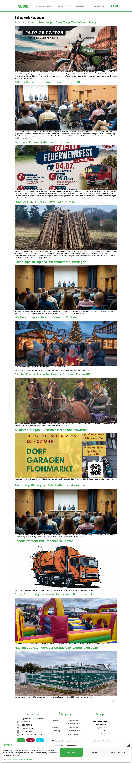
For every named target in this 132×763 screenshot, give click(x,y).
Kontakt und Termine (100, 722)
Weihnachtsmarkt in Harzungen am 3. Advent (47, 317)
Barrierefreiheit (100, 725)
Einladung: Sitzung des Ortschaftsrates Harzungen (50, 262)
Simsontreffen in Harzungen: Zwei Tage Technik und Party (56, 22)
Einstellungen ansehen (118, 752)
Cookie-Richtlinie (7, 759)
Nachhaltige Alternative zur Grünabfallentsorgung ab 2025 (56, 648)
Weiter (114, 701)
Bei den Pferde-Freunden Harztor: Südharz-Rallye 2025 (54, 374)
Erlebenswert (99, 6)
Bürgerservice (63, 6)
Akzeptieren (71, 752)
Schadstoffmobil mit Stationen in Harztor (44, 541)
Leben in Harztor (81, 6)
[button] (128, 745)
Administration (100, 734)
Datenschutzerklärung (19, 759)
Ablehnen (95, 752)
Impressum (29, 759)
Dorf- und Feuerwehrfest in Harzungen (42, 142)
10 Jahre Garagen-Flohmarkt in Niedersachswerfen (51, 430)
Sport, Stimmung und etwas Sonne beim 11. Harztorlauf (53, 594)
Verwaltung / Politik (44, 6)
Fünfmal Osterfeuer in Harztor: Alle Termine (45, 202)
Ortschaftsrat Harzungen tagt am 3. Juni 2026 (47, 82)
